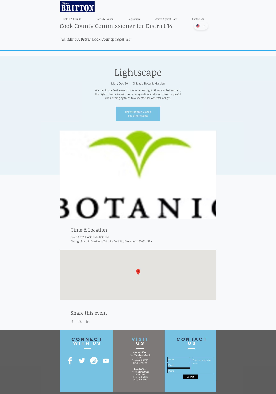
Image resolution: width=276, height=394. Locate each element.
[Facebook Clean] (70, 360)
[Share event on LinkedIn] (87, 321)
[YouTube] (106, 360)
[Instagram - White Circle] (94, 360)
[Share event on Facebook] (72, 321)
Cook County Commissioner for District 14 (116, 26)
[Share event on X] (80, 321)
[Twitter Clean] (82, 360)
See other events (138, 115)
